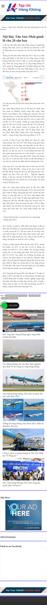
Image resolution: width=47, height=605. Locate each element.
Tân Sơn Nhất (35, 295)
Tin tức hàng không (9, 298)
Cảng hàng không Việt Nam (16, 295)
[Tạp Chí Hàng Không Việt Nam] (23, 7)
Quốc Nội (12, 27)
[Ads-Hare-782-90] (23, 18)
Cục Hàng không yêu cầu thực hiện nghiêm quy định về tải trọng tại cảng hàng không (22, 365)
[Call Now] (4, 306)
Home (4, 27)
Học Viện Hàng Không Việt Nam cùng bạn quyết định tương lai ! (21, 484)
